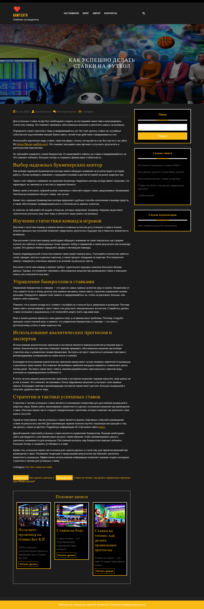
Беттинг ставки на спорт (39, 467)
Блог (86, 13)
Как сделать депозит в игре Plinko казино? (161, 172)
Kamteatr (20, 15)
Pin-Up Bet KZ (100, 604)
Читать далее (28, 564)
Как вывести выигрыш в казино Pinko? (159, 165)
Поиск (163, 114)
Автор (96, 13)
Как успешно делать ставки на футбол (159, 178)
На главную (71, 13)
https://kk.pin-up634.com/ (32, 144)
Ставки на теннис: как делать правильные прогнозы (106, 540)
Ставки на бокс (70, 530)
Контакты (110, 13)
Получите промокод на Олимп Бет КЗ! (31, 534)
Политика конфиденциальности (128, 604)
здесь (101, 427)
